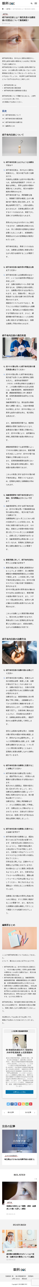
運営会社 (24, 1278)
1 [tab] (17, 1150)
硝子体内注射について (13, 115)
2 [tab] (19, 1150)
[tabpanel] (19, 1147)
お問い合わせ (16, 1278)
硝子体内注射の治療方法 (14, 122)
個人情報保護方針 (21, 1276)
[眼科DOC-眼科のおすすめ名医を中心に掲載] (8, 3)
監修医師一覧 (9, 1276)
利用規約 (30, 1276)
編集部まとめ (10, 126)
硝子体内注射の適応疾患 (14, 118)
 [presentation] (35, 1179)
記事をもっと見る (19, 1092)
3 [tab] (21, 1150)
